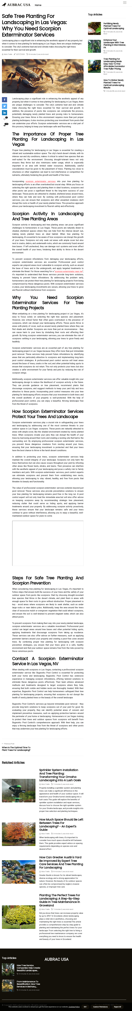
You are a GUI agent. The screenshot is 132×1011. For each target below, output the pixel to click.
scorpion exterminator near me (68, 271)
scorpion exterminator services (41, 181)
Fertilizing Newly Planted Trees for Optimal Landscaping (114, 26)
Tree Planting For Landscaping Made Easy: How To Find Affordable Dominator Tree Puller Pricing (114, 63)
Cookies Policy (74, 1007)
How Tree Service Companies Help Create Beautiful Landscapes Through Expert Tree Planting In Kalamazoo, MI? (28, 968)
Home (38, 5)
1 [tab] (42, 89)
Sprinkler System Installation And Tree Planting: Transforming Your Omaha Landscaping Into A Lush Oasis (60, 775)
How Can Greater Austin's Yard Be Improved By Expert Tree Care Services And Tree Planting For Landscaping (61, 862)
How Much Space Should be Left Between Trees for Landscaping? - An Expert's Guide (61, 825)
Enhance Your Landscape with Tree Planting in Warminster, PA (115, 44)
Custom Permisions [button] (100, 1007)
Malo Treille (8, 54)
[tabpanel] (43, 76)
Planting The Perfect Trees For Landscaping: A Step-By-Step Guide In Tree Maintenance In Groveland (59, 900)
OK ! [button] (85, 1007)
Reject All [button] (117, 1007)
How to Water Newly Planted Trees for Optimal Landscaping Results (114, 84)
